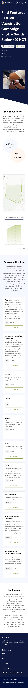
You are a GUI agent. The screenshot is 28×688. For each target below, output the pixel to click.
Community (14, 2)
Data (3, 658)
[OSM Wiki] (18, 672)
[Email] (21, 672)
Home (3, 653)
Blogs (3, 660)
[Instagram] (10, 672)
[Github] (14, 672)
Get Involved (5, 656)
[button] (5, 176)
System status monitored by (9, 682)
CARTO (23, 212)
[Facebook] (3, 672)
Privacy (4, 685)
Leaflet (6, 212)
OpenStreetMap (12, 212)
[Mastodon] (6, 672)
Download (15, 327)
